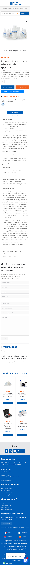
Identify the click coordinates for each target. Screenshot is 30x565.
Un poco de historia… (7, 488)
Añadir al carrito (22, 87)
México (9, 532)
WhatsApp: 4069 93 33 (7, 480)
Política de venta (6, 507)
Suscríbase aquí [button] (6, 523)
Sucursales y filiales (7, 495)
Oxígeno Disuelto (10, 101)
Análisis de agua (10, 100)
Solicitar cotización (7, 87)
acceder (7, 362)
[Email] (23, 451)
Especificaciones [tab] (15, 115)
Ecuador (24, 536)
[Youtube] (15, 451)
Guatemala (24, 532)
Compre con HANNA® (7, 503)
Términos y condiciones (8, 490)
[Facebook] (6, 451)
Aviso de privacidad (7, 492)
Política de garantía (7, 509)
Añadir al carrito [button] (8, 403)
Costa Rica (9, 536)
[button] (26, 3)
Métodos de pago (6, 505)
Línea (16, 100)
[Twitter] (10, 451)
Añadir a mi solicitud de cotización (12, 91)
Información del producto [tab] (15, 112)
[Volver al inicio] (15, 3)
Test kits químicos (22, 100)
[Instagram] (19, 451)
